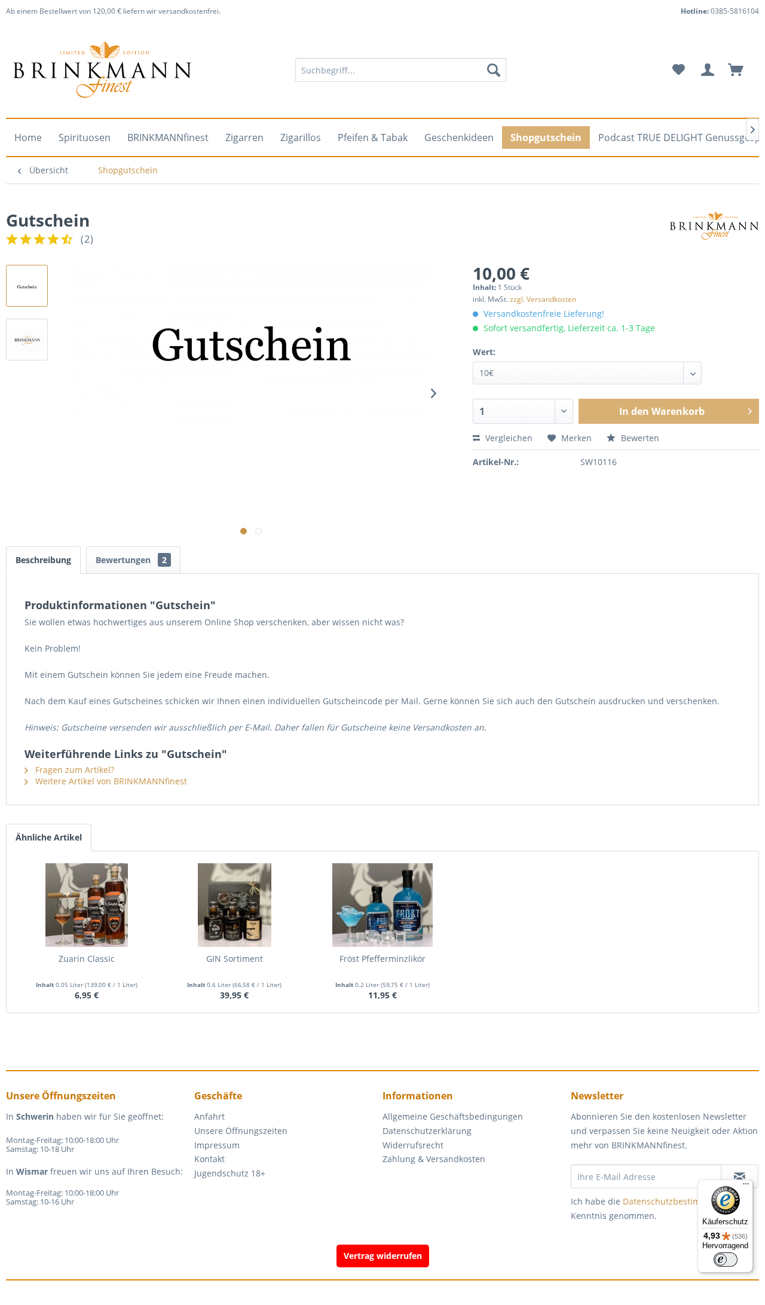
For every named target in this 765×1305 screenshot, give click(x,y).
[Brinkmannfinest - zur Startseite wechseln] (102, 70)
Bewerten (639, 438)
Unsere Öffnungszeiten (240, 1130)
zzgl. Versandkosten (543, 299)
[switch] (726, 1259)
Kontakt (209, 1159)
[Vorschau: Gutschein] (27, 286)
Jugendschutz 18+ (229, 1173)
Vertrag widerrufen (383, 1255)
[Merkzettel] (678, 70)
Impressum (217, 1145)
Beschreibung (43, 560)
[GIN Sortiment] (235, 905)
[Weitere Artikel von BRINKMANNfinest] (714, 232)
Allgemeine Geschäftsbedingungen (452, 1116)
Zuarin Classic (87, 958)
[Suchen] (493, 70)
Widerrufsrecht (412, 1145)
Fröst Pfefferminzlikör (382, 958)
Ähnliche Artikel (49, 837)
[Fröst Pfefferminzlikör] (382, 905)
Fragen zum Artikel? (73, 769)
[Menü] (746, 1186)
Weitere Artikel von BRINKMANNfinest (110, 781)
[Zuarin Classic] (87, 905)
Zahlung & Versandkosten (433, 1159)
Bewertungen (131, 560)
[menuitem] (400, 70)
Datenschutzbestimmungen (678, 1201)
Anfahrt (209, 1116)
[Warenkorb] (741, 70)
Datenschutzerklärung (427, 1130)
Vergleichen (508, 438)
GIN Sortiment (234, 958)
